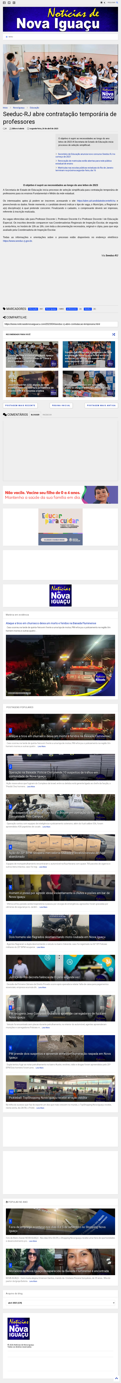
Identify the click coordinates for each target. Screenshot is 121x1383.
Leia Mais (42, 746)
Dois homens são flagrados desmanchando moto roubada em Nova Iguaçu (57, 937)
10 (11, 1092)
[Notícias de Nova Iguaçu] (60, 30)
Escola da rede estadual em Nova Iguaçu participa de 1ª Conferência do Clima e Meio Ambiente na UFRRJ (30, 358)
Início (5, 108)
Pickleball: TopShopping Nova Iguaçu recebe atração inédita (48, 1097)
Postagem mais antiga (101, 405)
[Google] (14, 2)
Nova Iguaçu (18, 108)
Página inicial (61, 405)
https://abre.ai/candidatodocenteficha (96, 201)
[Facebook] (4, 2)
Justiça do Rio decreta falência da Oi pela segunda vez (44, 977)
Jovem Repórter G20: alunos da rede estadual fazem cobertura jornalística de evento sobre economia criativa (31, 387)
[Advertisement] (28, 154)
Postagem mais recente (20, 405)
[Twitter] (9, 2)
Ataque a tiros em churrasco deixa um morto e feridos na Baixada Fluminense (51, 623)
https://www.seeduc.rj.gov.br (17, 241)
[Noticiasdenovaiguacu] (19, 2)
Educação (34, 108)
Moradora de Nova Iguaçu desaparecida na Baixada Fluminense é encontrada (59, 1271)
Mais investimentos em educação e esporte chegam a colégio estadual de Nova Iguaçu (86, 387)
